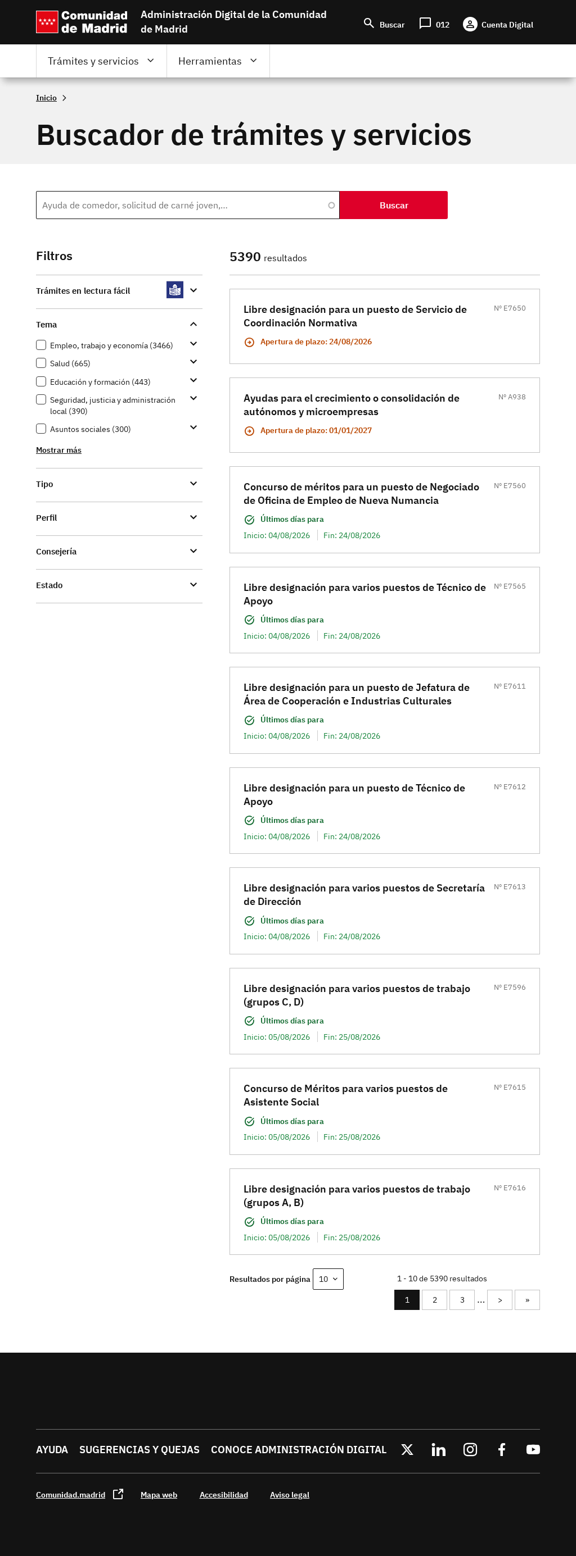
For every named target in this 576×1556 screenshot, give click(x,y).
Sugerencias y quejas (139, 1449)
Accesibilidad (224, 1494)
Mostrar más (59, 449)
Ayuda (52, 1449)
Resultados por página (270, 1278)
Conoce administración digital (298, 1449)
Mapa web (159, 1494)
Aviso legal (289, 1494)
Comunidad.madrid (70, 1494)
